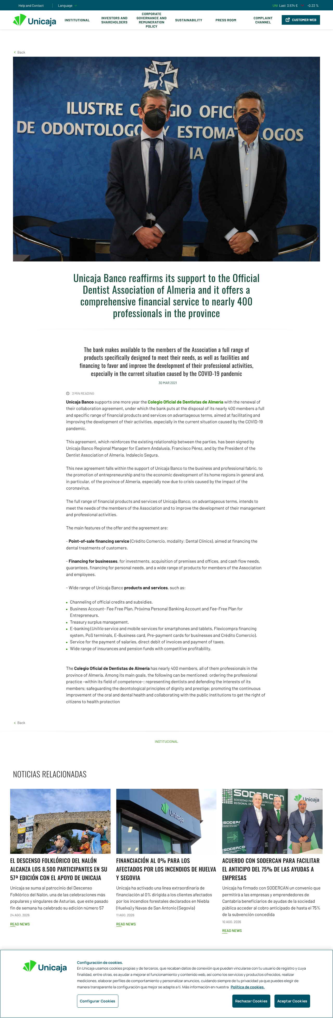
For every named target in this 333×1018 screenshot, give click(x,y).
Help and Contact (31, 5)
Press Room (226, 20)
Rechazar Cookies (251, 1000)
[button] (19, 52)
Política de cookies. (248, 987)
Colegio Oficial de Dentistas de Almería (185, 402)
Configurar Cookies (98, 1000)
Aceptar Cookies (292, 1000)
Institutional (77, 20)
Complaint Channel (263, 20)
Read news (20, 924)
